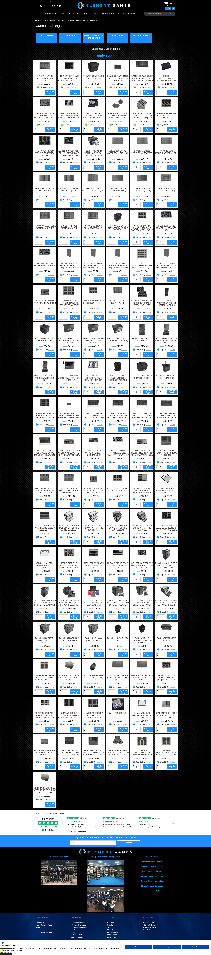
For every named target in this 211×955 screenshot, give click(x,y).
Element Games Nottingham (152, 881)
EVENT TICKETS (150, 923)
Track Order (112, 927)
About (73, 932)
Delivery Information (79, 925)
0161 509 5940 (53, 6)
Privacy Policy (41, 930)
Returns (39, 927)
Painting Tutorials (150, 927)
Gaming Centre (77, 935)
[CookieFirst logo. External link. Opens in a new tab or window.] (3, 943)
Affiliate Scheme (149, 925)
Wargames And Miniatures (51, 20)
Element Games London (152, 861)
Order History (112, 930)
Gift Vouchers (112, 932)
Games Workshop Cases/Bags (93, 36)
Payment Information (79, 927)
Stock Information (78, 923)
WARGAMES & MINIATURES (74, 14)
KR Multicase (117, 35)
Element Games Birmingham (152, 871)
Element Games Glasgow (152, 866)
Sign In (110, 925)
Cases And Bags (90, 20)
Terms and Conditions (44, 932)
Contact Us (40, 923)
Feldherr (70, 35)
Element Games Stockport (152, 876)
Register (110, 923)
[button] (6, 951)
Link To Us (147, 930)
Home (36, 20)
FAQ (73, 930)
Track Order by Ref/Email (45, 925)
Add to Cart (50, 92)
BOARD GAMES (130, 14)
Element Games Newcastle (152, 886)
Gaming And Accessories (72, 20)
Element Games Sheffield (152, 891)
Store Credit (112, 935)
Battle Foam (46, 35)
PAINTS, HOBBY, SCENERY (105, 14)
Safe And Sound (141, 35)
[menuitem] (46, 14)
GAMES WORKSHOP (46, 14)
